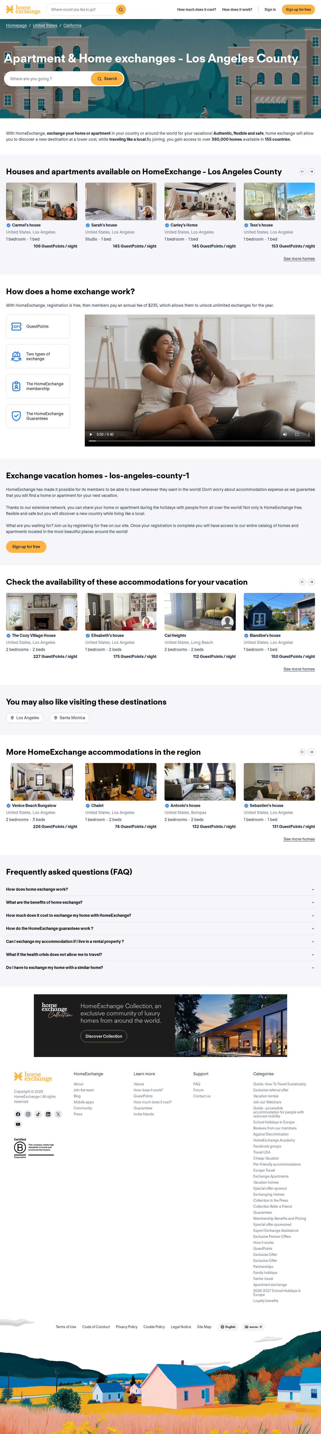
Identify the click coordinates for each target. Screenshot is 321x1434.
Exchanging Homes (268, 1194)
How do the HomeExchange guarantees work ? (49, 928)
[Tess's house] (279, 216)
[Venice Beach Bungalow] (41, 797)
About (78, 1084)
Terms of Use (66, 1327)
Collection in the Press (270, 1200)
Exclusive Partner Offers (272, 1237)
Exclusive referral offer (270, 1090)
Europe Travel (264, 1170)
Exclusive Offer (265, 1255)
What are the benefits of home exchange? (44, 902)
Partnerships (263, 1267)
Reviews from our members (275, 1128)
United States (45, 25)
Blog (77, 1096)
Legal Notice (181, 1327)
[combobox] (87, 10)
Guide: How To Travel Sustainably (279, 1084)
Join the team (84, 1090)
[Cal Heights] (200, 627)
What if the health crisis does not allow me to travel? (54, 954)
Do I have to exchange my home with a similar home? (54, 967)
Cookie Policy (154, 1327)
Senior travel (263, 1279)
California (72, 25)
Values (139, 1084)
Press (78, 1114)
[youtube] (18, 1124)
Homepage (16, 25)
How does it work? (237, 10)
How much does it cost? (196, 10)
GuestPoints (143, 1096)
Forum (198, 1090)
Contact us (202, 1096)
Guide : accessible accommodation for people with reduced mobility (278, 1112)
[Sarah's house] (120, 216)
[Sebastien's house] (279, 797)
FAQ (196, 1084)
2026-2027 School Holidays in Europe (277, 1293)
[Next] (311, 171)
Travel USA (261, 1152)
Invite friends (144, 1114)
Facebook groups (267, 1146)
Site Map (204, 1327)
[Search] (121, 10)
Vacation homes (266, 1182)
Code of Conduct (96, 1327)
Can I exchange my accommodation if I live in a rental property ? (65, 941)
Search (110, 78)
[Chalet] (120, 797)
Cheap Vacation (266, 1158)
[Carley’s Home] (200, 216)
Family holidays (265, 1273)
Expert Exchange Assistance (275, 1231)
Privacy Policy (126, 1327)
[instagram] (28, 1114)
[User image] (69, 212)
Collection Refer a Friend (272, 1206)
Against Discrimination (271, 1134)
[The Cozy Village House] (41, 627)
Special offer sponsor (270, 1188)
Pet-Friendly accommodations (277, 1164)
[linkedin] (48, 1114)
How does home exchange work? (37, 889)
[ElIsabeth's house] (120, 627)
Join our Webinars (267, 1102)
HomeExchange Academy (274, 1140)
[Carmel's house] (41, 216)
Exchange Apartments (271, 1176)
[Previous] (302, 171)
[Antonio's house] (200, 797)
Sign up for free (298, 10)
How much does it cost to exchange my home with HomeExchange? (68, 915)
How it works (263, 1243)
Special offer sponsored (272, 1225)
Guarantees (143, 1108)
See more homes (299, 258)
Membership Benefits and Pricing (279, 1219)
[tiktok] (38, 1114)
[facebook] (18, 1114)
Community (83, 1108)
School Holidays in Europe (274, 1122)
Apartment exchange (270, 1285)
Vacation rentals (266, 1096)
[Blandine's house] (279, 627)
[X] (58, 1114)
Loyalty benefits (265, 1301)
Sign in (270, 10)
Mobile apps (84, 1102)
